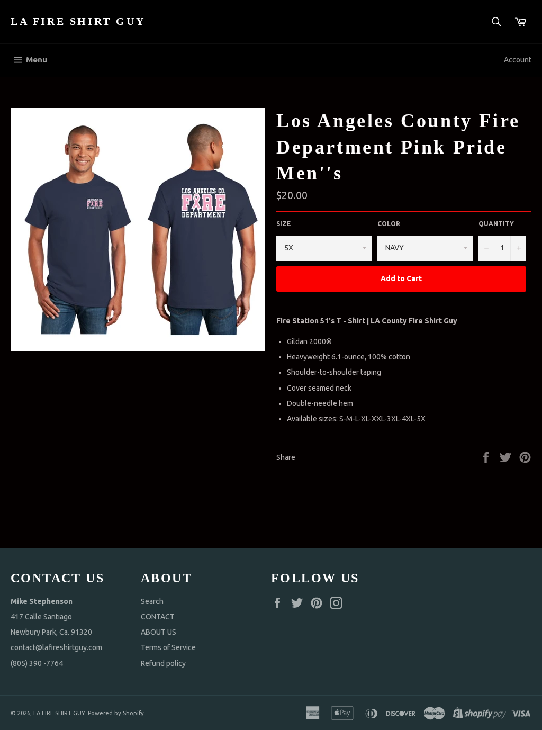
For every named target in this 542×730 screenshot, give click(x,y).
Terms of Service (168, 647)
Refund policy (163, 663)
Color (388, 223)
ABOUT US (158, 632)
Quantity (496, 223)
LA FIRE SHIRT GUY (78, 21)
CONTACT (158, 616)
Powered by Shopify (116, 713)
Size (283, 223)
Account (517, 60)
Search (152, 601)
